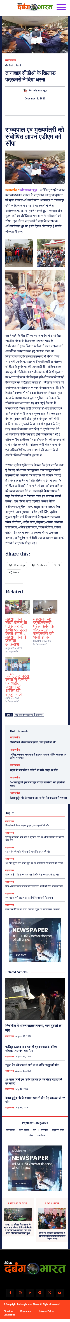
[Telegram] (40, 1293)
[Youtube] (60, 1293)
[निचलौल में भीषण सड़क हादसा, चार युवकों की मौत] (35, 999)
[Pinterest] (39, 108)
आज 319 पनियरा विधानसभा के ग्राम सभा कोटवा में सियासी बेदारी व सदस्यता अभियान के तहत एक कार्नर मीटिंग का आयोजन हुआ (18, 1228)
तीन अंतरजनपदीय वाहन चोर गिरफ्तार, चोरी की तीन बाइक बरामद (34, 886)
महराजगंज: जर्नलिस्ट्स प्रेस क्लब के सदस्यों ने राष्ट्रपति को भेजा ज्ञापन (43, 628)
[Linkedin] (30, 1293)
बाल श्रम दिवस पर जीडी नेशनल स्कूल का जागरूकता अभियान (32, 909)
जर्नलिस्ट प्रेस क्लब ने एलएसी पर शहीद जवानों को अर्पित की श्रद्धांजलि (17, 685)
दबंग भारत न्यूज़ (40, 90)
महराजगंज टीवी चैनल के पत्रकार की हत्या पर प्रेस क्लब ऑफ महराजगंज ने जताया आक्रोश (16, 632)
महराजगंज (10, 60)
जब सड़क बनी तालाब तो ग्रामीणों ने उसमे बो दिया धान (29, 897)
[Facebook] (22, 108)
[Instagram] (20, 1293)
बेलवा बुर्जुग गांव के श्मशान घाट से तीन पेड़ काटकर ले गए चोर (38, 797)
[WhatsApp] (47, 108)
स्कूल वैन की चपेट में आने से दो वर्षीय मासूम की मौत (33, 770)
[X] (30, 108)
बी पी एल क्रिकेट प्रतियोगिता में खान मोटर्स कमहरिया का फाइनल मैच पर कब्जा (52, 1236)
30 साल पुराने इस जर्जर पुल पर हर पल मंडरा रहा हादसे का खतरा (34, 863)
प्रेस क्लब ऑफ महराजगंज (24, 715)
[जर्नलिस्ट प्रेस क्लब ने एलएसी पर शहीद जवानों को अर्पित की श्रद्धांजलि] (17, 664)
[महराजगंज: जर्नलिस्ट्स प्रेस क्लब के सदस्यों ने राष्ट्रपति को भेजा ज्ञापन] (45, 607)
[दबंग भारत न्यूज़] (26, 90)
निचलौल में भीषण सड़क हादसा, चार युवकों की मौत (33, 742)
